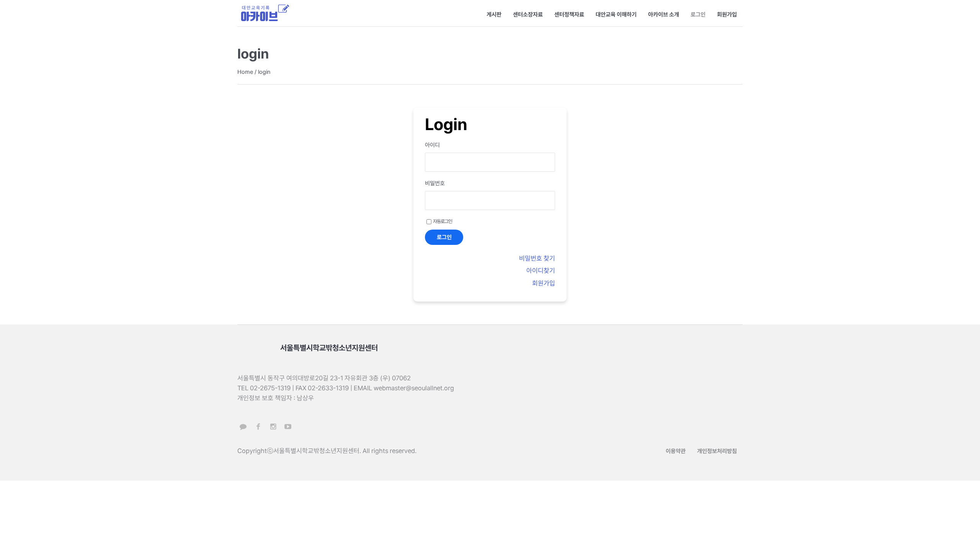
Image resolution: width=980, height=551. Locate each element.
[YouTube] (288, 426)
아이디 (432, 145)
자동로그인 (442, 221)
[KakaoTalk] (243, 426)
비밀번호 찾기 (537, 258)
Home (245, 71)
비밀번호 (435, 183)
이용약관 (676, 451)
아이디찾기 (540, 270)
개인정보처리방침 (717, 451)
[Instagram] (273, 426)
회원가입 (543, 283)
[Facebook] (258, 426)
